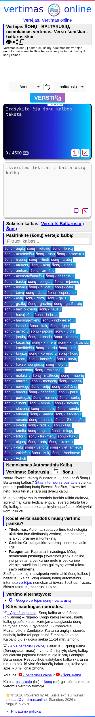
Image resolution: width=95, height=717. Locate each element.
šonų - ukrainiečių (19, 254)
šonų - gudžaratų (68, 304)
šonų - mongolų (44, 381)
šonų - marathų (16, 381)
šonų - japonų (42, 331)
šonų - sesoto (15, 420)
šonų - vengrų (36, 447)
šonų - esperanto (62, 293)
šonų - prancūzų (70, 254)
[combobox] (25, 87)
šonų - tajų (62, 425)
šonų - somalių (43, 409)
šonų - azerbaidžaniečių (24, 276)
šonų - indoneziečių (58, 320)
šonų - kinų (68, 348)
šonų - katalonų (66, 337)
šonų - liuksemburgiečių (24, 364)
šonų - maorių (72, 375)
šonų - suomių (16, 414)
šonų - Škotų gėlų (69, 420)
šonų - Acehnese (66, 453)
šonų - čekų (64, 287)
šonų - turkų (68, 436)
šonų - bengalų (40, 282)
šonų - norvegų (16, 386)
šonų (48, 682)
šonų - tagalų (38, 431)
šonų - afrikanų (16, 265)
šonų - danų (36, 293)
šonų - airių (40, 265)
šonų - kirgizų (15, 353)
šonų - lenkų (62, 248)
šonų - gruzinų (40, 304)
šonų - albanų (63, 265)
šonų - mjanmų (67, 282)
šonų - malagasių (49, 370)
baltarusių (24, 682)
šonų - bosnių (15, 287)
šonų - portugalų (17, 398)
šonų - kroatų (15, 359)
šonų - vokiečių (17, 453)
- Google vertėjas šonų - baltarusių (41, 600)
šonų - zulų (41, 453)
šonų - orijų (40, 386)
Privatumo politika (26, 711)
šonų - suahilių (41, 420)
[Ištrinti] (85, 153)
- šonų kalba (70, 675)
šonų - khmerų (44, 342)
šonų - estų (13, 298)
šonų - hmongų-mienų (22, 320)
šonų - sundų (68, 409)
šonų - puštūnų (64, 386)
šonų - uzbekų (61, 442)
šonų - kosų (68, 353)
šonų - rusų (45, 254)
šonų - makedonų (18, 370)
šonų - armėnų (42, 270)
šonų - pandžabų (42, 392)
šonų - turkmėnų (41, 436)
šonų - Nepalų (70, 381)
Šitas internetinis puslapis (56, 482)
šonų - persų (69, 392)
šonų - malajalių (17, 375)
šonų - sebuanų (68, 414)
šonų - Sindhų (15, 403)
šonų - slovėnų (16, 409)
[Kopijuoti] (75, 153)
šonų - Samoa (41, 414)
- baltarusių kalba (37, 675)
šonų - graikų (15, 304)
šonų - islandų (16, 326)
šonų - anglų (14, 248)
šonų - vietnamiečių (66, 447)
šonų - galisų (57, 298)
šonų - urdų (37, 442)
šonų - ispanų (15, 259)
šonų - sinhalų (41, 403)
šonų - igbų (59, 326)
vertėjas (25, 582)
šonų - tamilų (15, 431)
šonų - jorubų (15, 337)
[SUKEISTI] (47, 87)
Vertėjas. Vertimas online (47, 20)
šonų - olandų (15, 392)
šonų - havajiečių (18, 315)
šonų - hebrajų (46, 315)
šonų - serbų (69, 398)
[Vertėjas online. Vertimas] (47, 10)
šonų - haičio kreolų (20, 309)
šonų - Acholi (15, 458)
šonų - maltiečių (46, 375)
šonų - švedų (15, 425)
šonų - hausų (50, 309)
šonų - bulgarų (41, 287)
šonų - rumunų (45, 398)
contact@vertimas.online (26, 700)
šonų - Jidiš (64, 331)
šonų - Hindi (39, 259)
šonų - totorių (15, 436)
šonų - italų (39, 326)
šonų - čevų (14, 293)
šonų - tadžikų (39, 425)
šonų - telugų (62, 431)
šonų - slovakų (67, 403)
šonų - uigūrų (15, 442)
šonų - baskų (15, 282)
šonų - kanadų (40, 337)
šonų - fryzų (35, 298)
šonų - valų (13, 447)
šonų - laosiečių (41, 359)
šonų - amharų (16, 270)
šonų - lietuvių (38, 248)
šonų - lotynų (56, 364)
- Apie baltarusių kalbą (26, 646)
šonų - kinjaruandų (73, 342)
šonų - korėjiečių (43, 353)
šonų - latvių (67, 359)
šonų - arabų (61, 259)
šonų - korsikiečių (19, 348)
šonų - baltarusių (60, 276)
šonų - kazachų (17, 342)
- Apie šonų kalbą (21, 613)
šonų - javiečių (16, 331)
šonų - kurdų (46, 348)
